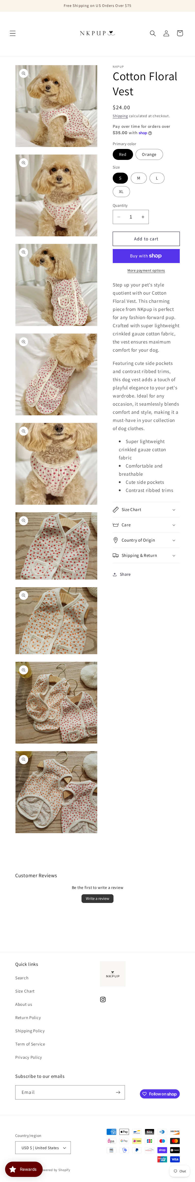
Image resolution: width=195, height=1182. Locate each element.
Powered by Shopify (55, 1170)
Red (123, 154)
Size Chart (25, 991)
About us (23, 1004)
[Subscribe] (118, 1092)
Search (21, 978)
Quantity (120, 205)
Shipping (120, 115)
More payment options (146, 270)
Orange (149, 154)
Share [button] (125, 574)
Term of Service (30, 1044)
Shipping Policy (30, 1031)
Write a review (97, 898)
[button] (13, 33)
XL (121, 191)
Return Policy (28, 1017)
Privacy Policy (28, 1057)
